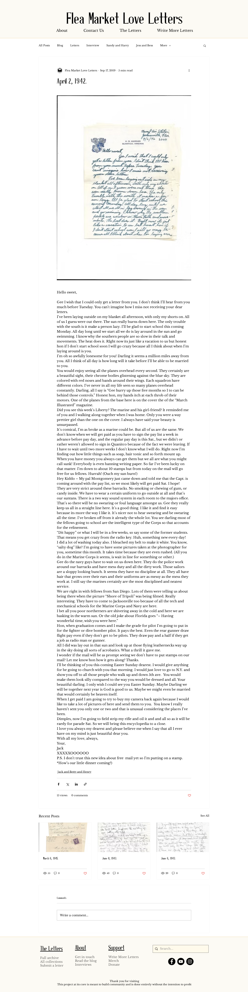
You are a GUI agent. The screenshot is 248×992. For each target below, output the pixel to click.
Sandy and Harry (117, 45)
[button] (62, 30)
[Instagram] (190, 961)
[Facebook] (171, 961)
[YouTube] (180, 961)
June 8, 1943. (109, 858)
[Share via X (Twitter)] (67, 784)
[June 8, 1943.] (124, 837)
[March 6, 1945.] (65, 837)
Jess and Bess (144, 45)
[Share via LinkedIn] (76, 784)
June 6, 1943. (168, 858)
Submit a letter (51, 965)
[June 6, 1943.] (183, 837)
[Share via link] (85, 784)
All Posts (44, 45)
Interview (92, 45)
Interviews (83, 965)
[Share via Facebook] (58, 784)
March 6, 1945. (50, 858)
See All (204, 815)
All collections (51, 962)
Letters (74, 45)
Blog (60, 45)
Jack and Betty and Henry (74, 771)
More (163, 45)
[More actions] (189, 70)
